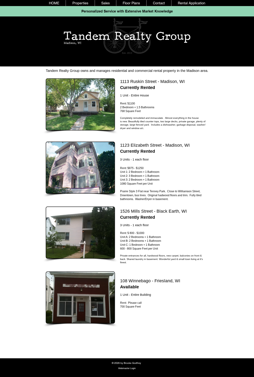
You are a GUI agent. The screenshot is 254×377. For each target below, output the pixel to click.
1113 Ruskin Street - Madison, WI (153, 81)
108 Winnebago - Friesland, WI (150, 280)
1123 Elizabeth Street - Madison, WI (155, 145)
